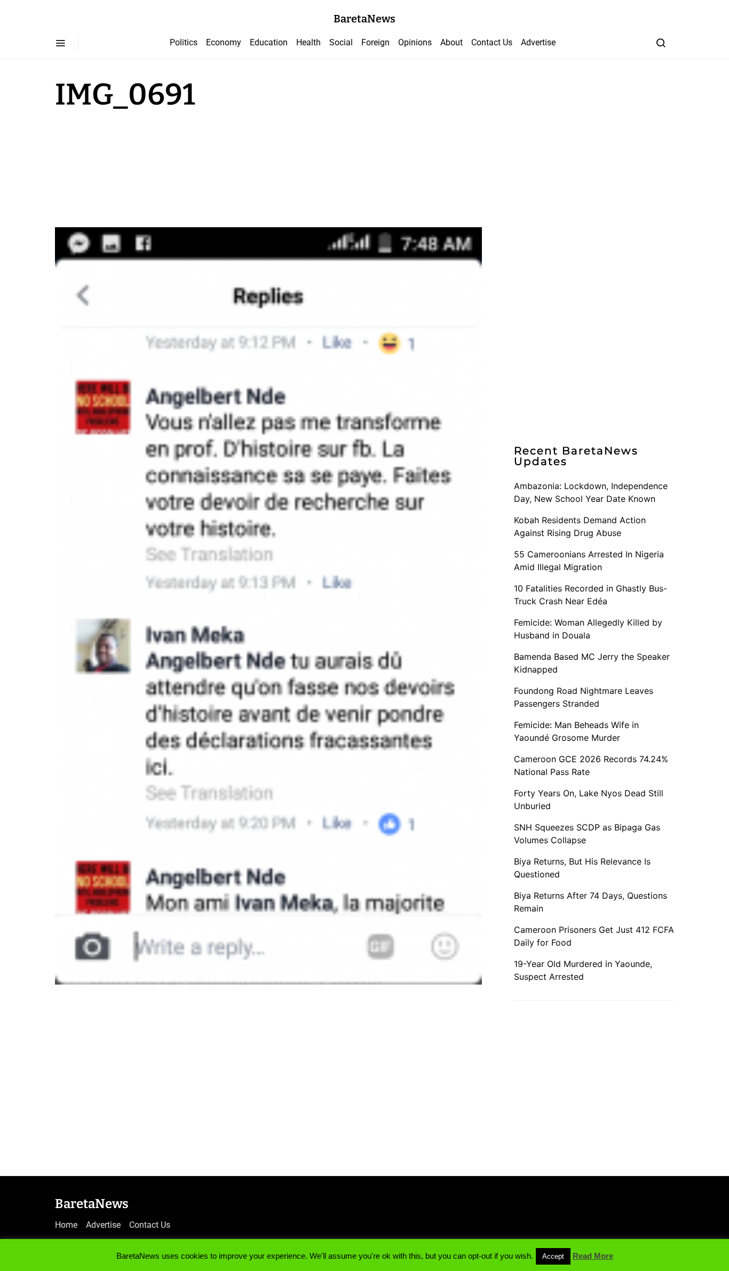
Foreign (375, 42)
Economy (223, 42)
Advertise (538, 42)
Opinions (415, 42)
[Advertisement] (140, 166)
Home (66, 1225)
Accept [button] (553, 1256)
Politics (183, 42)
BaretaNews (364, 18)
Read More (593, 1255)
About (451, 42)
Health (308, 42)
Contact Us (491, 42)
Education (269, 42)
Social (341, 42)
